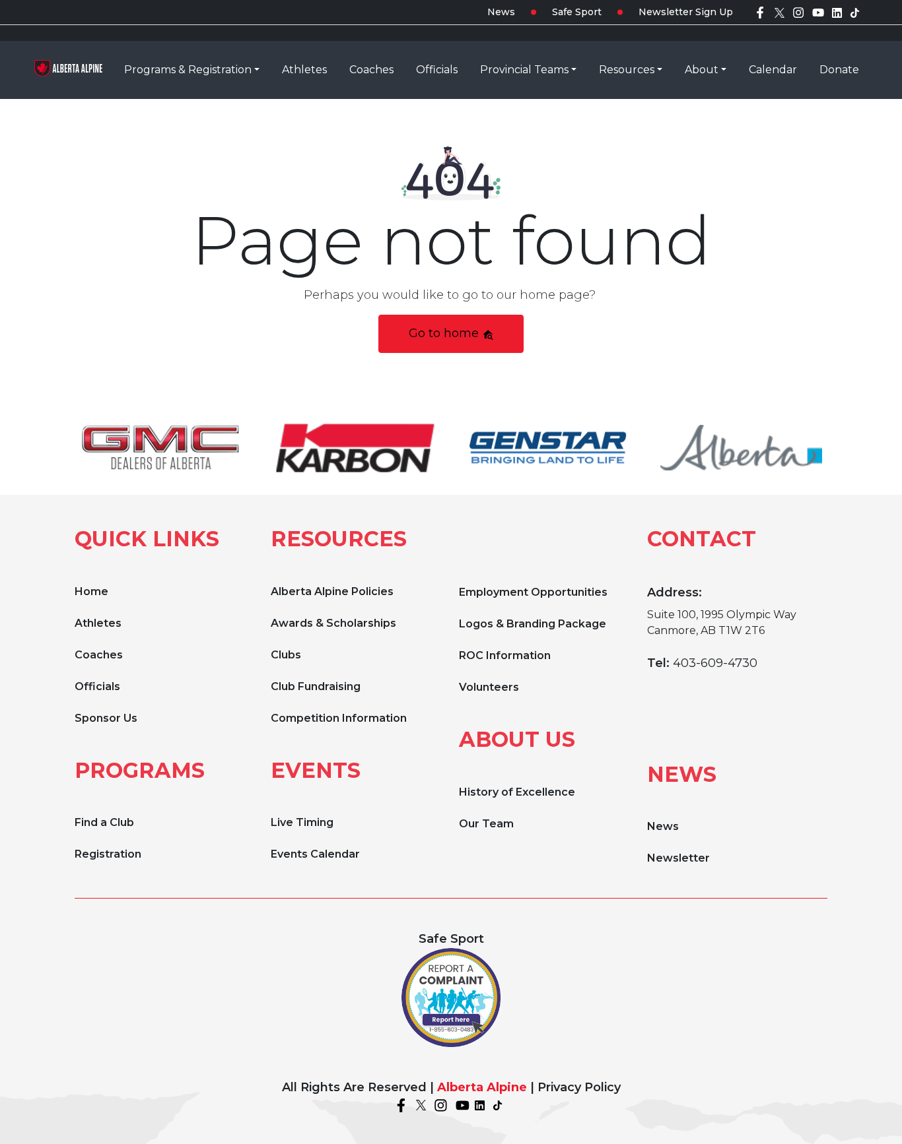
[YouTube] (818, 12)
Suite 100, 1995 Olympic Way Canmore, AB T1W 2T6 (721, 622)
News (501, 12)
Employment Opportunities (533, 592)
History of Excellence (517, 792)
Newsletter (678, 858)
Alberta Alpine (482, 1087)
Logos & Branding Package (532, 624)
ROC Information (505, 655)
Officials (97, 686)
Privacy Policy (579, 1087)
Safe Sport (577, 12)
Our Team (486, 823)
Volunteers (489, 687)
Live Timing (302, 822)
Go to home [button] (445, 333)
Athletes (98, 623)
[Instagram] (798, 12)
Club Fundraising (316, 686)
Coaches (99, 655)
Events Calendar (315, 854)
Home (91, 591)
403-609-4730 (715, 663)
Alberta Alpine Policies (332, 591)
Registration (108, 854)
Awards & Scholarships (333, 623)
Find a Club (104, 822)
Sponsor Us (106, 718)
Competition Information (339, 718)
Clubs (286, 655)
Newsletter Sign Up (686, 12)
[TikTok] (855, 12)
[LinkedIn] (837, 12)
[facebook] (760, 12)
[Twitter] (779, 12)
